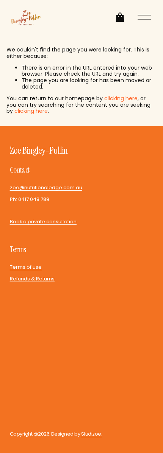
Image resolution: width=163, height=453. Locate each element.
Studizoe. (91, 434)
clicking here (121, 98)
